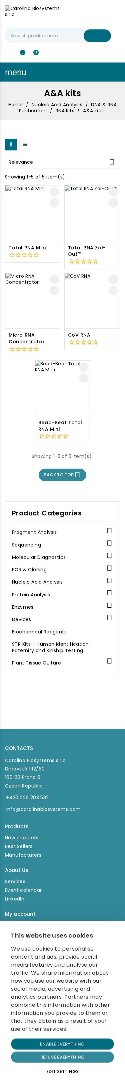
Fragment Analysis (34, 532)
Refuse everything (62, 1057)
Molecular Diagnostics (39, 557)
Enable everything (62, 1044)
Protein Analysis (31, 595)
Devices (21, 619)
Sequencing (26, 545)
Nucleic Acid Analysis (37, 582)
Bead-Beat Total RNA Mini (60, 426)
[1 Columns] (25, 144)
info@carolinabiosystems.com (43, 809)
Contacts (19, 748)
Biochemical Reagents (39, 632)
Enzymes (23, 607)
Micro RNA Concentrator (27, 338)
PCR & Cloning (29, 570)
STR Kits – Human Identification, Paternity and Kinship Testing (51, 647)
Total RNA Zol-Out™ (87, 251)
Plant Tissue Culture (36, 663)
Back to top (62, 475)
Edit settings (62, 1071)
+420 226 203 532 (27, 797)
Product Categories (47, 513)
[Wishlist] (20, 55)
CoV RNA (79, 335)
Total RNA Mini (27, 248)
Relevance (62, 162)
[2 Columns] (10, 144)
